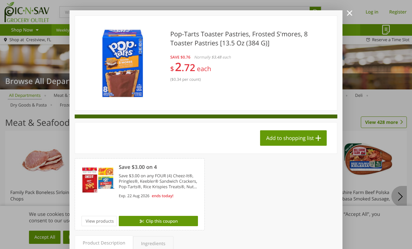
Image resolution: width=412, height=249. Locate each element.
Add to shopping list (290, 138)
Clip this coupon (162, 221)
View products (100, 221)
